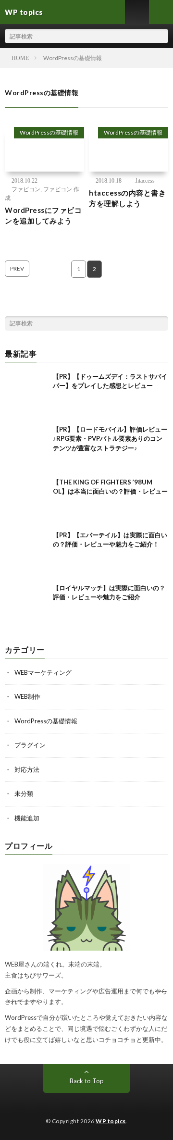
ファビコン (26, 189)
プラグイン (30, 745)
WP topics (111, 1121)
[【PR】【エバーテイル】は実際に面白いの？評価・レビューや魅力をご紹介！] (26, 552)
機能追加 (26, 818)
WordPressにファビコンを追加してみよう (43, 215)
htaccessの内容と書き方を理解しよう (127, 198)
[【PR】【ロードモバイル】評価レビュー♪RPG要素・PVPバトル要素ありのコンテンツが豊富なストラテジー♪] (26, 446)
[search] (161, 36)
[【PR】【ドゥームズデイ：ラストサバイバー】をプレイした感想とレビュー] (26, 393)
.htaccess (145, 180)
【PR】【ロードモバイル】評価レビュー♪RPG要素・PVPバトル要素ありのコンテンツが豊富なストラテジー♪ (110, 438)
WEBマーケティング (43, 672)
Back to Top (87, 1081)
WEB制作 (27, 696)
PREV (17, 268)
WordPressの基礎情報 (49, 132)
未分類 (23, 793)
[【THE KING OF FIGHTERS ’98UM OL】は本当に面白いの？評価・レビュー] (26, 499)
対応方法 (26, 769)
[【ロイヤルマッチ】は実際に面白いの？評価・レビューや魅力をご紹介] (26, 605)
